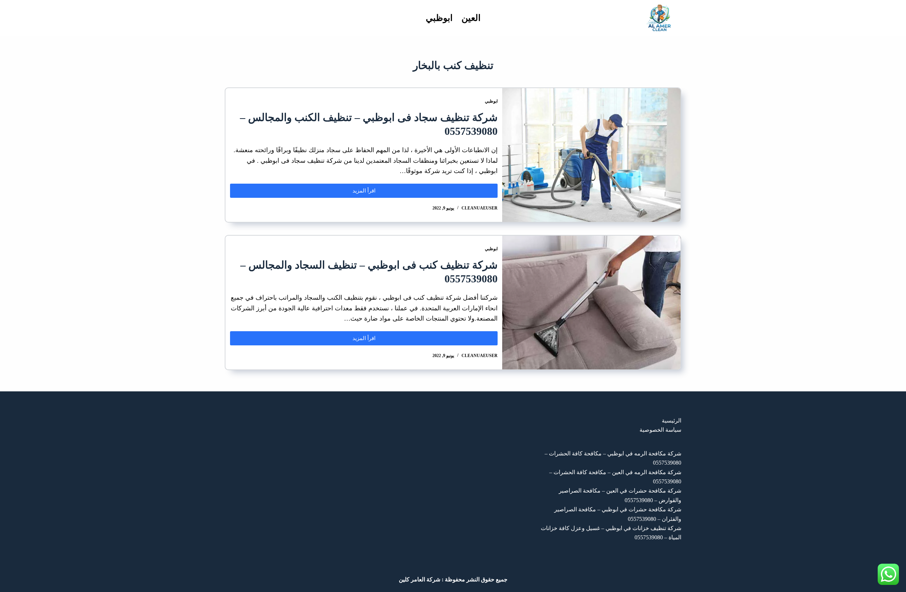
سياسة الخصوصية (660, 430)
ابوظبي (439, 18)
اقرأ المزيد (355, 189)
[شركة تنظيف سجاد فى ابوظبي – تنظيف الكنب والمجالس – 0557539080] (591, 155)
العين (471, 18)
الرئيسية (671, 421)
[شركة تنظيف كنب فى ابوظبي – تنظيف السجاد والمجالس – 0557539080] (591, 302)
